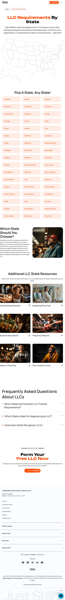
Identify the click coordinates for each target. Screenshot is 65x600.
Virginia (6, 209)
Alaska (26, 99)
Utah (26, 201)
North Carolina (50, 172)
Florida (47, 114)
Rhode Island (49, 187)
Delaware (27, 114)
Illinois (6, 128)
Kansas (6, 136)
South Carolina (9, 194)
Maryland (27, 143)
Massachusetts (50, 143)
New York (27, 172)
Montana (27, 158)
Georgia (7, 121)
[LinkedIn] (37, 562)
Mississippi (49, 150)
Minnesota (28, 150)
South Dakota (29, 194)
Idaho (47, 121)
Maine (6, 143)
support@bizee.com (23, 490)
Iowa (46, 128)
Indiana (27, 128)
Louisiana (48, 136)
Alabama (7, 99)
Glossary (4, 515)
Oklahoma (48, 179)
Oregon (7, 187)
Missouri (7, 158)
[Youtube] (42, 562)
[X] (32, 562)
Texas (6, 201)
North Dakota (9, 179)
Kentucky (27, 136)
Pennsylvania (29, 187)
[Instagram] (23, 562)
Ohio (26, 179)
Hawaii (26, 121)
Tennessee (49, 194)
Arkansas (7, 106)
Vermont (48, 201)
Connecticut (8, 114)
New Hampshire (30, 165)
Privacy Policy (6, 508)
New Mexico (8, 172)
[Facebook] (28, 562)
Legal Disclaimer (6, 511)
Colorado (48, 106)
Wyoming (48, 216)
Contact (4, 501)
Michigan (7, 150)
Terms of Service (7, 578)
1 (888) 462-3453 (8, 490)
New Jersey (49, 165)
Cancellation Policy (7, 504)
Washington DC (50, 209)
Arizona (47, 99)
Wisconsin (28, 216)
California (27, 106)
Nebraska (48, 158)
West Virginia (8, 216)
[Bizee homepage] (5, 2)
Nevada (6, 165)
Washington (28, 209)
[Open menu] (61, 2)
